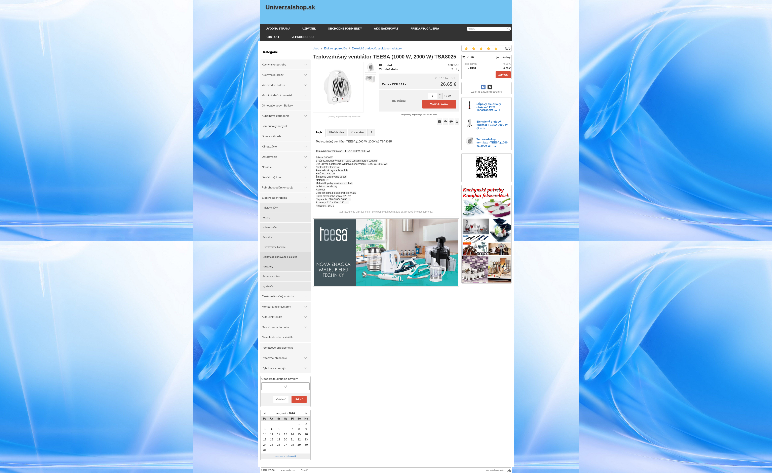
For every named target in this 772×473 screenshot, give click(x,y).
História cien (336, 132)
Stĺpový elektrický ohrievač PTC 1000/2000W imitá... (489, 107)
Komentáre (357, 132)
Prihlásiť (304, 470)
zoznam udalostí (285, 456)
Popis (319, 132)
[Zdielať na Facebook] (483, 87)
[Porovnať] (439, 121)
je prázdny (503, 57)
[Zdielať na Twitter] (490, 87)
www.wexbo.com (288, 470)
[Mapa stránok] (509, 470)
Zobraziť (503, 74)
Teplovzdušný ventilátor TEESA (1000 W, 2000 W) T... (492, 142)
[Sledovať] (445, 121)
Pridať (299, 399)
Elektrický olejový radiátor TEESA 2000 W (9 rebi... (492, 125)
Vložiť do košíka (439, 104)
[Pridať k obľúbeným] (457, 121)
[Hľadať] (508, 28)
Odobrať (281, 399)
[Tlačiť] (451, 121)
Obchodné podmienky (495, 470)
